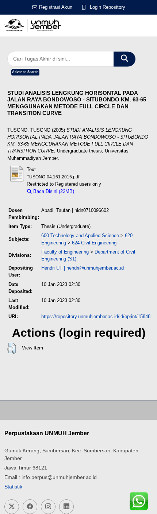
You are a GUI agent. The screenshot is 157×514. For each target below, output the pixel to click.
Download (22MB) (96, 191)
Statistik (13, 487)
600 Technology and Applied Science (80, 235)
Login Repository (107, 7)
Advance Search (25, 72)
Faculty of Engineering (65, 252)
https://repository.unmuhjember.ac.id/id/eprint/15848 (95, 316)
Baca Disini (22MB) (53, 191)
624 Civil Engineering (94, 243)
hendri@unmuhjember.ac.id (95, 268)
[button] (11, 348)
